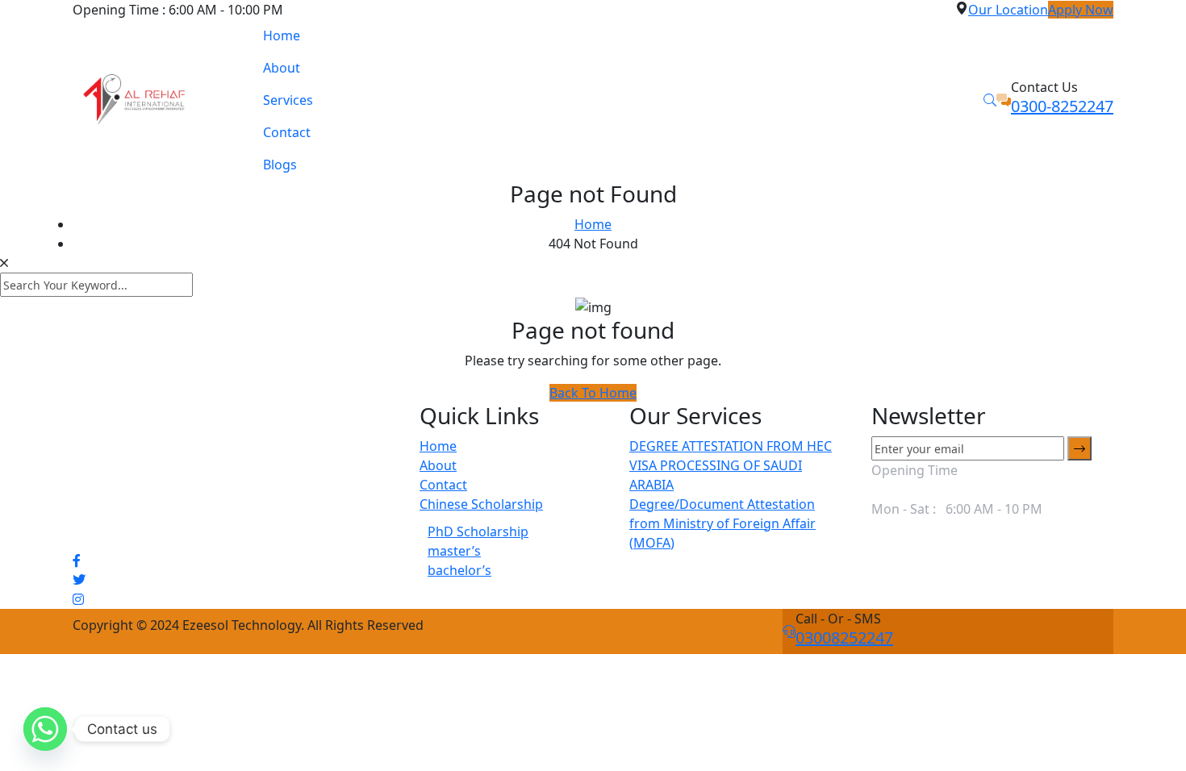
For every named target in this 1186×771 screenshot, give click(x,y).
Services (288, 100)
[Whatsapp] (45, 729)
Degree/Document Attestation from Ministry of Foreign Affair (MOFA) (722, 523)
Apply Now (1080, 10)
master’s (454, 551)
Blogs (280, 164)
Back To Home (593, 393)
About (281, 68)
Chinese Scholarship (481, 504)
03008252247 (844, 637)
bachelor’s (459, 570)
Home (281, 35)
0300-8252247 (1062, 106)
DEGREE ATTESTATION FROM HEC (730, 446)
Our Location (1008, 10)
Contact (287, 132)
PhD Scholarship (478, 531)
